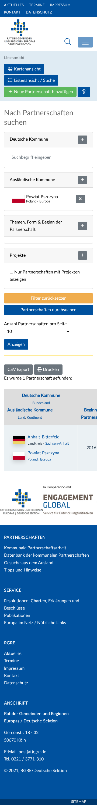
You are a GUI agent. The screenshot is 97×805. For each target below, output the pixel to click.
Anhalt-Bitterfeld (43, 437)
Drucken (50, 369)
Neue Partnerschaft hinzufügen (43, 92)
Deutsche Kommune (41, 395)
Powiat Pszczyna (43, 453)
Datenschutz (39, 12)
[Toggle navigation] (85, 42)
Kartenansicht (27, 69)
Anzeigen (16, 344)
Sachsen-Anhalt (57, 443)
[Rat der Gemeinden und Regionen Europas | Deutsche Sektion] (19, 39)
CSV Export (18, 369)
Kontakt (12, 12)
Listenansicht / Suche (34, 80)
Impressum (60, 5)
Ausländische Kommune (30, 410)
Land (21, 417)
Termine (37, 5)
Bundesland (41, 403)
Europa (45, 459)
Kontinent (34, 417)
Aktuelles (14, 5)
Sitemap (78, 802)
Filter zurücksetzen (49, 298)
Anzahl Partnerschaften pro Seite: (36, 324)
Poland (33, 459)
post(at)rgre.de (32, 752)
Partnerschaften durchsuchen (48, 310)
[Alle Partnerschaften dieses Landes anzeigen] (19, 456)
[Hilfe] (84, 92)
